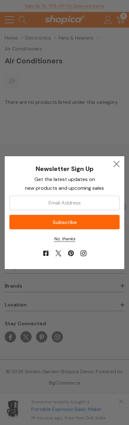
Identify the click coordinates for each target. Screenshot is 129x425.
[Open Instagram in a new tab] (83, 253)
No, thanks (64, 239)
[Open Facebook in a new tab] (46, 253)
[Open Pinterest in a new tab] (71, 253)
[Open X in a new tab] (58, 253)
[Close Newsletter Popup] (116, 164)
